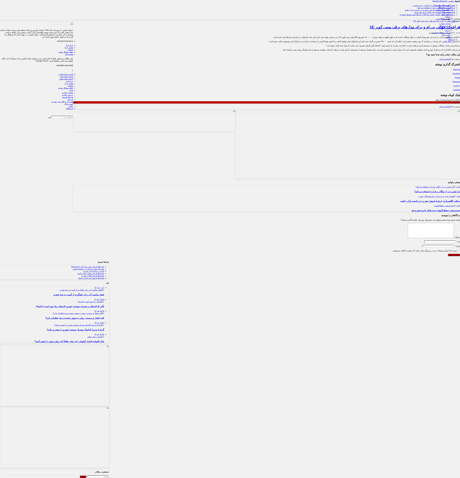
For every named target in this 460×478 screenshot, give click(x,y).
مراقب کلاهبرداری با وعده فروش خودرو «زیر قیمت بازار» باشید (430, 10)
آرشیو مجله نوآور (66, 77)
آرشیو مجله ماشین (65, 74)
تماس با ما (69, 47)
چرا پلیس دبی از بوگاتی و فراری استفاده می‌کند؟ (436, 8)
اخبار (453, 21)
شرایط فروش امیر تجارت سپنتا (91, 278)
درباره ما (69, 45)
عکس (448, 37)
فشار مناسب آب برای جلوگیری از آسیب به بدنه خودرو (434, 5)
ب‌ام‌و (442, 59)
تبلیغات (447, 17)
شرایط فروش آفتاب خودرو (93, 276)
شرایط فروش (444, 28)
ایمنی (445, 59)
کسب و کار (445, 35)
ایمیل (457, 246)
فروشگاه (451, 39)
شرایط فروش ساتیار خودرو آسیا (91, 273)
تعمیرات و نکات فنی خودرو (439, 33)
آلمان (449, 59)
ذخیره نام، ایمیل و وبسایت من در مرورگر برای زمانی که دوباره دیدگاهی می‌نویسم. (424, 251)
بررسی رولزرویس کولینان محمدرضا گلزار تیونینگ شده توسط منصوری (427, 15)
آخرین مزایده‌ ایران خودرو (93, 271)
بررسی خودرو (444, 26)
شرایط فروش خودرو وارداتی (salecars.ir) (87, 267)
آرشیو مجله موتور (66, 79)
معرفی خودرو (444, 24)
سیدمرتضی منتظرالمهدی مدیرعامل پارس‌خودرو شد (434, 12)
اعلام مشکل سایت (65, 52)
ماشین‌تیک (69, 54)
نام (458, 242)
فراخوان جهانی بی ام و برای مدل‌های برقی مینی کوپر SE (415, 27)
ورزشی (447, 30)
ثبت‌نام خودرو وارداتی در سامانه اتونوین (88, 269)
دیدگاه (457, 237)
